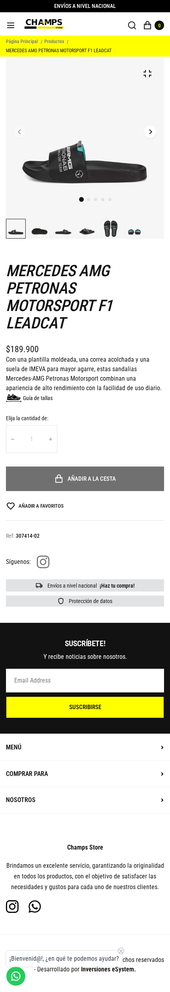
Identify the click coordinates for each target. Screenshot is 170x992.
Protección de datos (90, 601)
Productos (54, 41)
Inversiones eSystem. (108, 969)
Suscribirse (85, 707)
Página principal (22, 41)
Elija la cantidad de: (27, 418)
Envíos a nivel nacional (90, 585)
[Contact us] (15, 976)
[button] (88, 199)
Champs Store (85, 847)
